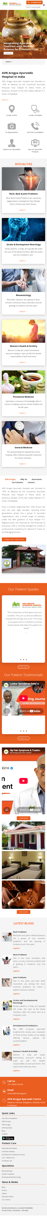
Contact (4, 1134)
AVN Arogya (10, 479)
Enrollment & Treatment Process (13, 1155)
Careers (31, 482)
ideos (5, 1193)
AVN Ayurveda (7, 1128)
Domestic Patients (8, 1151)
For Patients (17, 482)
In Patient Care (7, 1161)
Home (8, 62)
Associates (37, 479)
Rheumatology (7, 1171)
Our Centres (6, 1200)
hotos (5, 1190)
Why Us (23, 479)
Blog (3, 1131)
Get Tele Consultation (9, 1118)
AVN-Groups (6, 1121)
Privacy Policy (6, 1210)
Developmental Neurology (11, 1177)
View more (23, 818)
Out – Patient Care (8, 1158)
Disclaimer (17, 1210)
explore (23, 667)
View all (24, 738)
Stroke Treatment (8, 1174)
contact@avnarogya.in (16, 1093)
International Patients (9, 1148)
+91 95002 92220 (35, 2)
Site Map (25, 1210)
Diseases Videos (8, 1197)
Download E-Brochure (14, 539)
